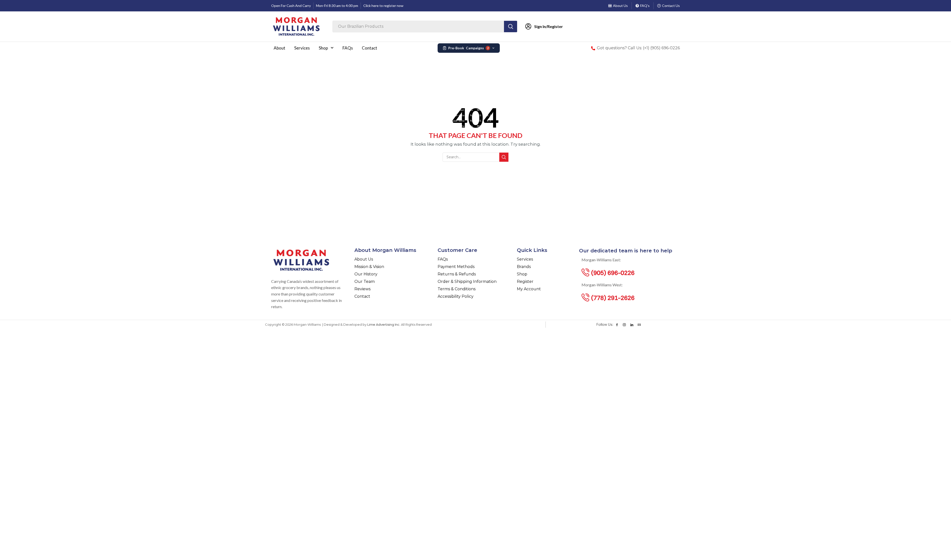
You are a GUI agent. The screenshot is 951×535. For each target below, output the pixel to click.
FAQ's (645, 5)
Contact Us (671, 5)
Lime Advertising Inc (383, 324)
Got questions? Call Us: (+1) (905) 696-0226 (638, 48)
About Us (620, 5)
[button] (612, 272)
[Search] (510, 26)
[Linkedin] (631, 324)
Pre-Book (468, 48)
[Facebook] (617, 324)
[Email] (639, 324)
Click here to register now (383, 5)
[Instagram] (624, 324)
